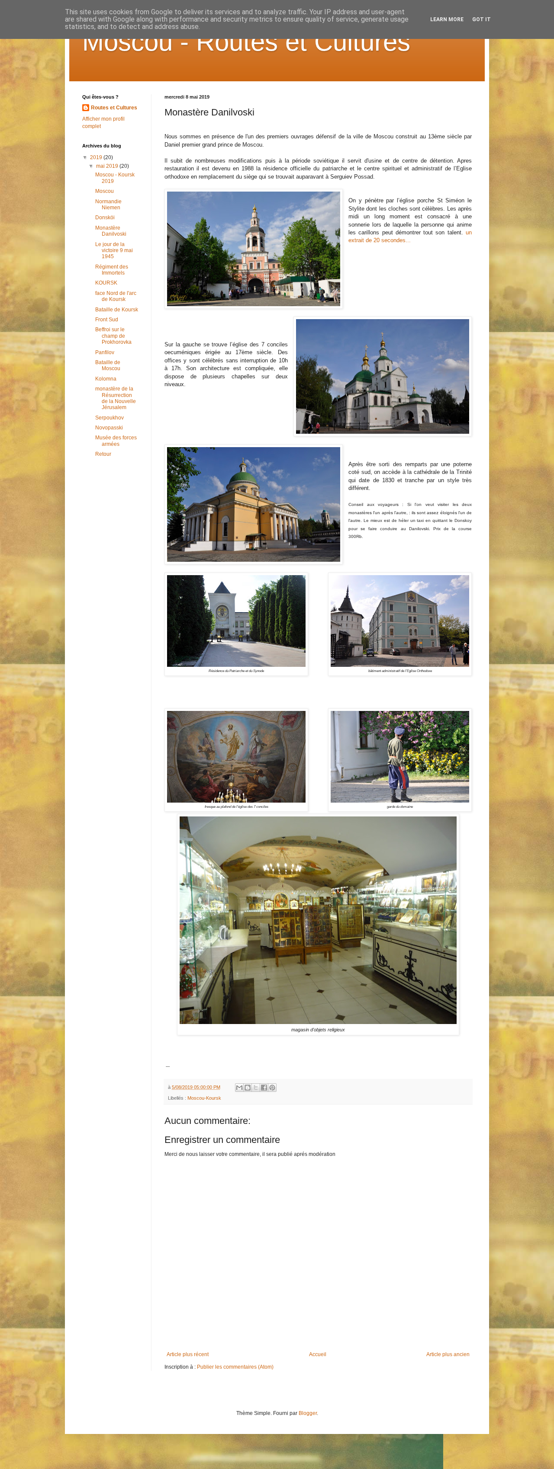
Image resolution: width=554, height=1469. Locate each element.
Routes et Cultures (114, 108)
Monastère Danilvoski (110, 231)
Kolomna (105, 379)
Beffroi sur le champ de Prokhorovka (113, 335)
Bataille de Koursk (116, 310)
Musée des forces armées (116, 441)
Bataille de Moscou (107, 365)
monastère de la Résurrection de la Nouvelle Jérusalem (115, 398)
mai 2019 (107, 166)
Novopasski (109, 428)
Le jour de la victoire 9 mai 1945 (114, 250)
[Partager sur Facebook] (264, 1087)
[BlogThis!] (247, 1087)
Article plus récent (188, 1354)
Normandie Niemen (108, 204)
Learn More (447, 19)
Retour (103, 454)
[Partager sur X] (255, 1087)
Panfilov (104, 352)
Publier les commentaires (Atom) (235, 1367)
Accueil (317, 1354)
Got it (481, 19)
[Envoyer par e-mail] (239, 1087)
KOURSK (106, 283)
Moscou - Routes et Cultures (246, 41)
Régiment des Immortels (111, 270)
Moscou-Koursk (204, 1098)
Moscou (104, 191)
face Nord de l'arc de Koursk (115, 296)
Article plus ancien (448, 1354)
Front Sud (106, 320)
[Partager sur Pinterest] (272, 1087)
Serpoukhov (109, 418)
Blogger (308, 1413)
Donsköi (105, 217)
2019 (96, 157)
